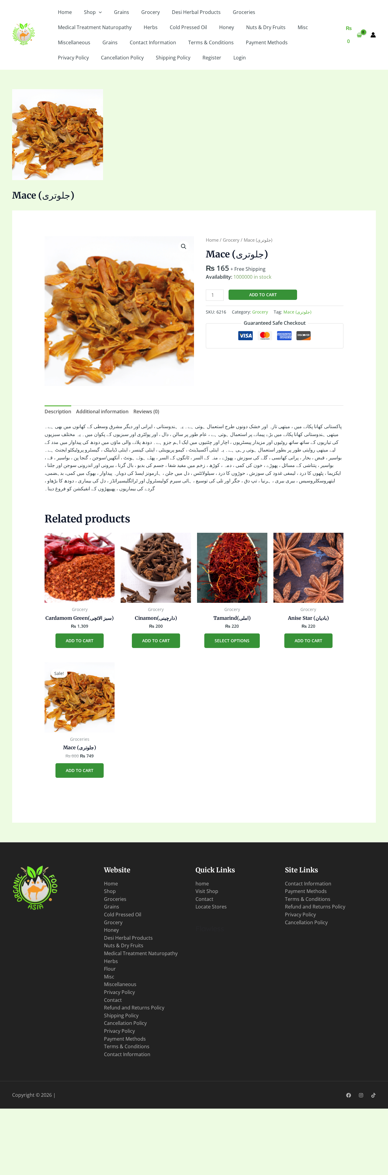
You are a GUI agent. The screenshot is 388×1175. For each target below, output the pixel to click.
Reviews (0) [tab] (146, 411)
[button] (99, 12)
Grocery (150, 12)
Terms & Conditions (211, 42)
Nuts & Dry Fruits (266, 27)
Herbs (151, 27)
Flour (110, 968)
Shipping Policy (173, 57)
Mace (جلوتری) (297, 312)
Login (239, 57)
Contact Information (153, 42)
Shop (90, 12)
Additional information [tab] (102, 411)
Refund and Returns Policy (134, 1007)
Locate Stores (211, 906)
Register (211, 57)
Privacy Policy (73, 57)
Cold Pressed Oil (188, 27)
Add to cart (263, 294)
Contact (113, 1000)
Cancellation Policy (122, 57)
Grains (121, 12)
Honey (226, 27)
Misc (303, 27)
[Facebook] (348, 1095)
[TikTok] (373, 1095)
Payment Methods (267, 42)
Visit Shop (207, 891)
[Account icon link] (373, 35)
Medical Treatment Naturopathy (95, 27)
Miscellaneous (74, 42)
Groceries (244, 12)
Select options (232, 640)
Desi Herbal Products (196, 12)
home (202, 883)
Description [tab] (58, 411)
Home (65, 12)
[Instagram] (361, 1095)
